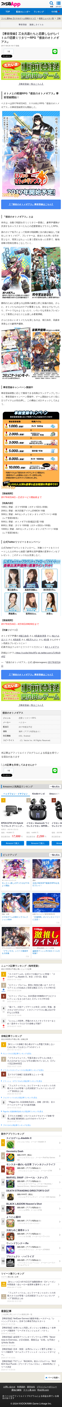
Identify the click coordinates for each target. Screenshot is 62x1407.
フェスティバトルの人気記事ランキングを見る (20, 1098)
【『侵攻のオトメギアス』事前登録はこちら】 (31, 204)
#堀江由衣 (24, 635)
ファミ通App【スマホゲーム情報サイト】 (18, 18)
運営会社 (31, 1386)
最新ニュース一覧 (46, 18)
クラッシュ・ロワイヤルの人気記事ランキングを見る (22, 1081)
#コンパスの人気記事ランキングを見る (17, 1053)
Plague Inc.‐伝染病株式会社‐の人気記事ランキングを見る (23, 1111)
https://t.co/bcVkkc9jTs (26, 652)
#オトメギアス (52, 646)
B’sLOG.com (43, 1389)
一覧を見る (55, 786)
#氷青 (46, 639)
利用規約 (21, 1386)
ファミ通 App (10, 4)
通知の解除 (16, 1389)
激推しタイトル (36, 24)
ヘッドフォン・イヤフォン (15, 793)
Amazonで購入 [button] (12, 843)
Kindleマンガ (38, 793)
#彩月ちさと (32, 639)
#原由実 (17, 639)
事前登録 (23, 24)
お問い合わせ (9, 1386)
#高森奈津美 (40, 635)
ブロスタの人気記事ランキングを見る (17, 1125)
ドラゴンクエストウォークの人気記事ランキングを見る (23, 1070)
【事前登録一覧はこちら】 (31, 83)
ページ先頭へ (53, 1377)
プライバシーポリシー (47, 1386)
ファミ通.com (29, 1389)
